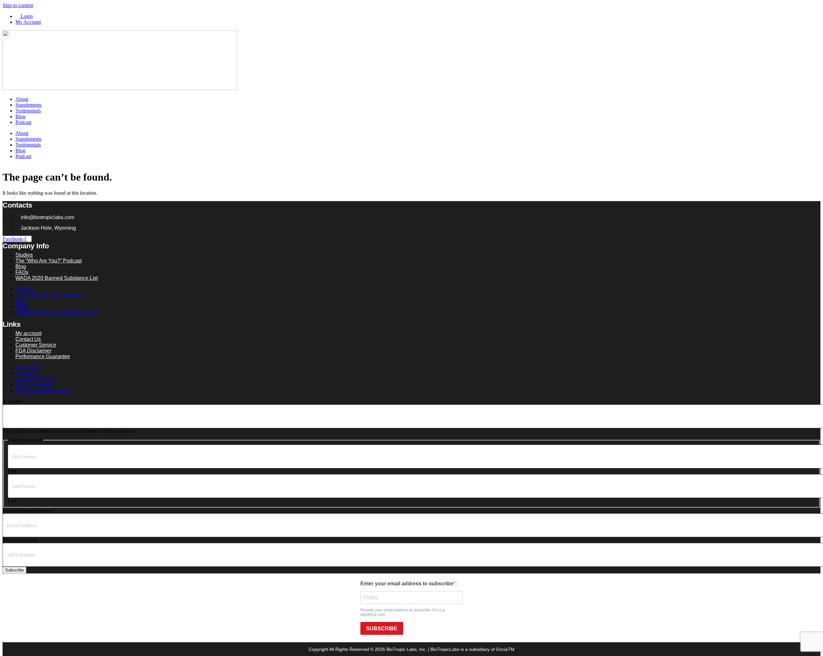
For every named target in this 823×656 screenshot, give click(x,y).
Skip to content (18, 5)
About (21, 99)
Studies (24, 289)
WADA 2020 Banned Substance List (56, 278)
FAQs (21, 306)
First (12, 471)
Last (12, 500)
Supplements (28, 105)
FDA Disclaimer (33, 384)
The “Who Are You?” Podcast (48, 260)
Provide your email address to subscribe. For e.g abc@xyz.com (402, 612)
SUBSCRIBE (381, 628)
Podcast (23, 122)
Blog (20, 116)
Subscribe (14, 570)
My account (28, 367)
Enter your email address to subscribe (406, 583)
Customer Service (35, 379)
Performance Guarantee (42, 356)
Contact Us (28, 373)
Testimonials (28, 110)
